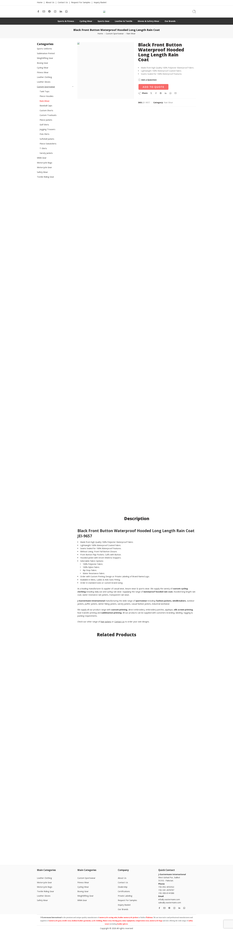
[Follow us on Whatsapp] (66, 11)
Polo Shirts (44, 134)
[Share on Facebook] (156, 93)
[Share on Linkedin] (166, 93)
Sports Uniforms (44, 48)
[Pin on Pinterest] (161, 93)
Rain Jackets (106, 621)
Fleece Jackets (46, 120)
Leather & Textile (123, 21)
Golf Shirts (44, 124)
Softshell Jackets (47, 139)
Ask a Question (149, 79)
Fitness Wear (43, 72)
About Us (50, 2)
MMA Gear (42, 158)
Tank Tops (44, 91)
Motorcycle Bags (44, 162)
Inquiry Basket (100, 2)
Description (136, 518)
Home (39, 2)
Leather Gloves (43, 82)
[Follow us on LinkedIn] (60, 11)
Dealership (122, 887)
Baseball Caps (46, 105)
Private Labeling (125, 896)
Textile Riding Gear (45, 177)
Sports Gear (103, 21)
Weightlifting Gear (45, 58)
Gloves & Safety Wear (148, 21)
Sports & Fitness (66, 21)
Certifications (124, 891)
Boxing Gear (42, 63)
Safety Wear (42, 172)
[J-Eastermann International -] (116, 12)
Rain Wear (131, 33)
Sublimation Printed (46, 53)
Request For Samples (80, 2)
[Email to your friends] (175, 93)
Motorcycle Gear (44, 167)
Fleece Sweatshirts (48, 143)
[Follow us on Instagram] (55, 11)
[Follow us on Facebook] (38, 11)
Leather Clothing (44, 77)
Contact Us (63, 2)
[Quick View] (51, 840)
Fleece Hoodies (46, 96)
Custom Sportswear (115, 33)
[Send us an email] (43, 11)
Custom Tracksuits (48, 115)
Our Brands (170, 21)
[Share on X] (151, 93)
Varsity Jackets (46, 153)
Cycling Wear (86, 21)
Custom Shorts (46, 110)
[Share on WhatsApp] (170, 93)
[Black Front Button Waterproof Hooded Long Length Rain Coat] (105, 70)
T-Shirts (43, 148)
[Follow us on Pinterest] (49, 11)
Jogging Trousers (47, 129)
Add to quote (153, 87)
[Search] (194, 11)
